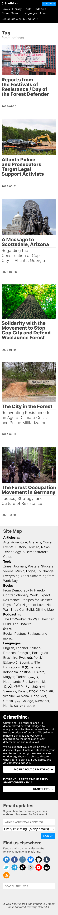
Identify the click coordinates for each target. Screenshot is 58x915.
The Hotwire (22, 624)
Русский (25, 658)
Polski (38, 658)
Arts (6, 542)
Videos (8, 571)
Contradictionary (15, 595)
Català (8, 701)
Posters (33, 566)
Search (15, 13)
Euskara (38, 672)
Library (17, 9)
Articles (9, 537)
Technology (12, 552)
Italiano (35, 648)
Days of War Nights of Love (24, 605)
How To (33, 547)
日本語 (35, 662)
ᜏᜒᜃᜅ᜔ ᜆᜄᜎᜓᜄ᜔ (24, 706)
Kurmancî (42, 701)
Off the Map (45, 609)
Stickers (47, 566)
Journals (19, 566)
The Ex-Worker (14, 619)
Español (22, 648)
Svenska (9, 691)
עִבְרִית (33, 691)
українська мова (16, 696)
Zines (7, 566)
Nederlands (12, 682)
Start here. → (43, 789)
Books (6, 9)
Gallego (27, 701)
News (45, 547)
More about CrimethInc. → (33, 769)
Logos (30, 571)
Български (11, 667)
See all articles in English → (20, 19)
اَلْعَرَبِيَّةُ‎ (7, 686)
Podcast (9, 614)
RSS (18, 538)
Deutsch (9, 653)
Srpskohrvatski (33, 682)
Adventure (19, 542)
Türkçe (21, 677)
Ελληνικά (10, 662)
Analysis (35, 542)
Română (31, 686)
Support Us (49, 3)
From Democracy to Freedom (25, 590)
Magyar (8, 677)
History (20, 547)
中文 (24, 667)
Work (34, 595)
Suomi (24, 662)
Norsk (7, 706)
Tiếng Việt (38, 696)
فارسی (33, 677)
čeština (25, 672)
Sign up (48, 835)
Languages (30, 13)
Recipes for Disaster (37, 600)
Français (24, 653)
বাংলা (42, 686)
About (44, 13)
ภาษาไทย (46, 691)
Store (5, 13)
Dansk (22, 691)
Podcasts (40, 9)
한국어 (19, 686)
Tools (27, 9)
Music (19, 571)
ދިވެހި (17, 701)
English (8, 648)
